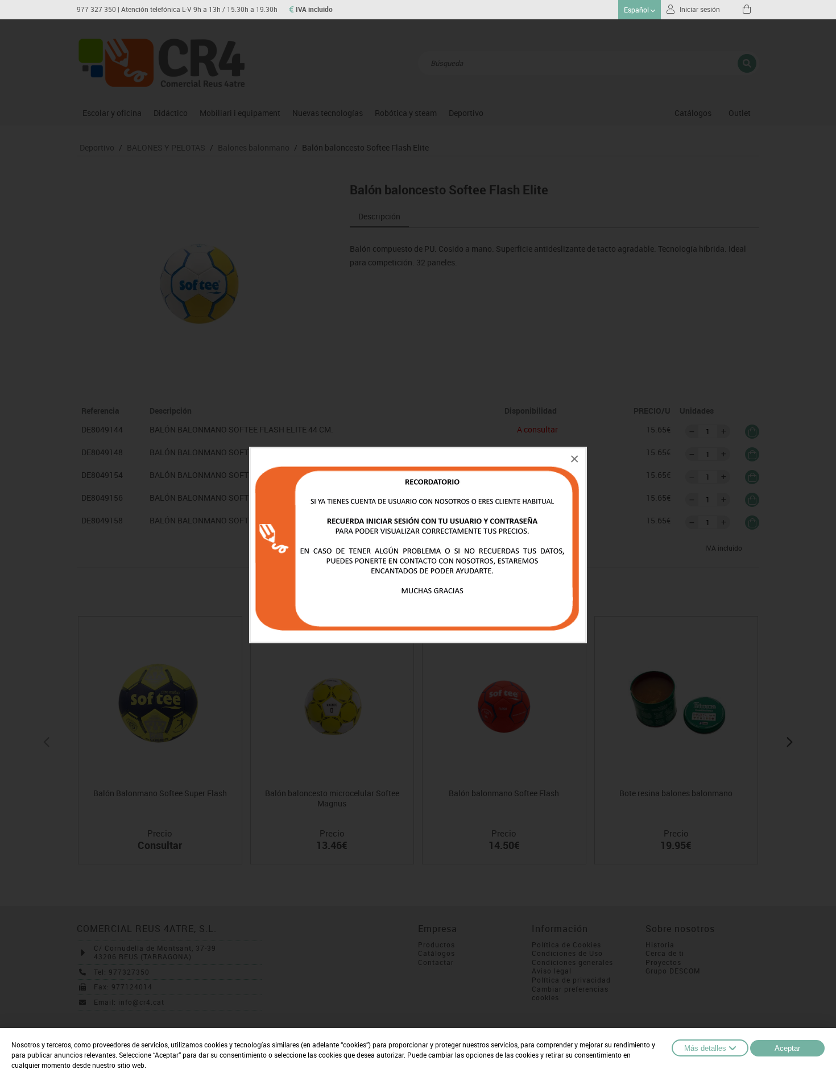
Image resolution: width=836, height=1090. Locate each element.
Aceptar (787, 1048)
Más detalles (705, 1048)
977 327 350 (96, 9)
